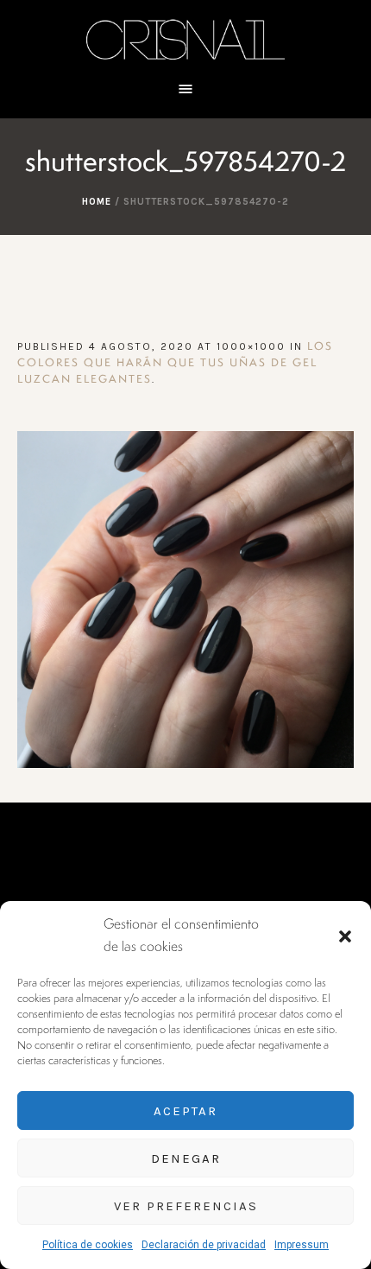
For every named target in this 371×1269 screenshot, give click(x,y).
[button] (345, 936)
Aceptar (185, 1111)
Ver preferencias (186, 1206)
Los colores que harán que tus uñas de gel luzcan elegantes (175, 363)
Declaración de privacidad (203, 1245)
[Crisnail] (185, 38)
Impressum (301, 1245)
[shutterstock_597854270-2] (185, 599)
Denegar (186, 1158)
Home (96, 201)
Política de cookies (87, 1245)
